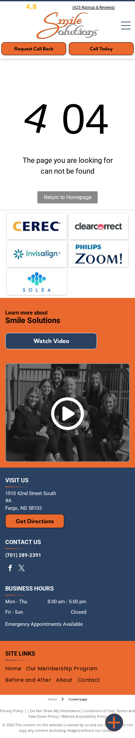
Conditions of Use (98, 710)
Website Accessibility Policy (84, 716)
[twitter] (22, 569)
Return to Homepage (67, 197)
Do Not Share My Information (55, 710)
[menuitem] (15, 668)
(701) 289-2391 (23, 555)
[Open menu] (126, 25)
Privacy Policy (11, 710)
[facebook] (10, 569)
